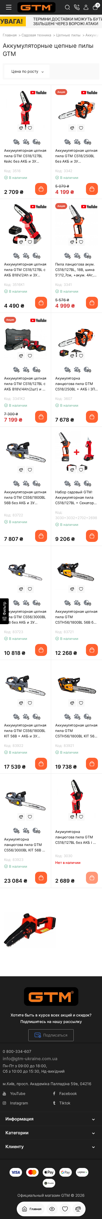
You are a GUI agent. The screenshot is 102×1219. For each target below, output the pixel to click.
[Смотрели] (52, 1209)
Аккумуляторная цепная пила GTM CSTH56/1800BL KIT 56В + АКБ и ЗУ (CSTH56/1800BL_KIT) (76, 731)
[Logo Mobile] (36, 7)
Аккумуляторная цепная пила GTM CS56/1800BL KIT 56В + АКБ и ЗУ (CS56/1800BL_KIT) (25, 731)
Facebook (68, 1093)
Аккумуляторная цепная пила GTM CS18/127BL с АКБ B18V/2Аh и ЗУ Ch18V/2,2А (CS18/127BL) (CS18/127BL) (25, 270)
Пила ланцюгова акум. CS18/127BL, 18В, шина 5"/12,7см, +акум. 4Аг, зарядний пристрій (75, 270)
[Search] (67, 7)
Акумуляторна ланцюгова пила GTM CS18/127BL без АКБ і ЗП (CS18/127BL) (76, 837)
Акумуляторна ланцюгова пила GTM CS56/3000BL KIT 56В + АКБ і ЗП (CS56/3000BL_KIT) (24, 845)
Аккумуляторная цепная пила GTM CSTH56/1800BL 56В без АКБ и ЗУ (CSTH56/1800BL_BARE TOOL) (76, 617)
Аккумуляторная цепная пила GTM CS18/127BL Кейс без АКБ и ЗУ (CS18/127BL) (25, 156)
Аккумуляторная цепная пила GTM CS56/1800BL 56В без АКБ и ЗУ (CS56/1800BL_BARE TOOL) (25, 498)
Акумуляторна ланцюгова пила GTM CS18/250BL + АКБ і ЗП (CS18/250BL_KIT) (75, 384)
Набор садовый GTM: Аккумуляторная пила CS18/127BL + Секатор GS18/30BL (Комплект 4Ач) (74, 498)
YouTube (17, 1093)
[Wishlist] (30, 128)
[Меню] (9, 7)
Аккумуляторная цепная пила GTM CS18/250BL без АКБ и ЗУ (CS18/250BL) (76, 156)
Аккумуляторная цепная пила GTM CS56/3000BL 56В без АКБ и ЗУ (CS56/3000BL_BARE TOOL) (25, 617)
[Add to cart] (41, 189)
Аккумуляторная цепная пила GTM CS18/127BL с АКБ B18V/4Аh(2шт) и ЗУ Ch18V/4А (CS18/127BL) (25, 384)
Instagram (19, 1103)
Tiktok (64, 1103)
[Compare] (21, 128)
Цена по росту (25, 71)
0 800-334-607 (17, 1051)
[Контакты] (77, 7)
